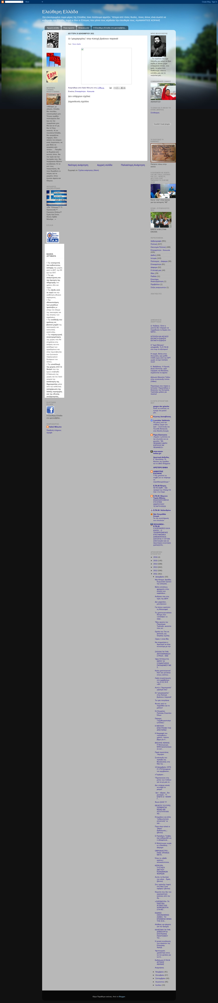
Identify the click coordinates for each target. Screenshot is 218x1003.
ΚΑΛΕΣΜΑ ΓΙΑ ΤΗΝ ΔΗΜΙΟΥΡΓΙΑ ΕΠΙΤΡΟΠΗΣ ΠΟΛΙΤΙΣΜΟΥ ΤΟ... (162, 934)
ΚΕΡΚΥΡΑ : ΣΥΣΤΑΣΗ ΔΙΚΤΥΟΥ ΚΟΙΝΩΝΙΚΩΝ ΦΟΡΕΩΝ (161, 870)
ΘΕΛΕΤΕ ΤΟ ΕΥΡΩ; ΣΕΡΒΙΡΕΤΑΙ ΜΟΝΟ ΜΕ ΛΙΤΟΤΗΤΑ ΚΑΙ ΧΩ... (163, 810)
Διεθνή (153, 255)
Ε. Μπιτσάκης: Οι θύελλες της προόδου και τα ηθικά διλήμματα (161, 461)
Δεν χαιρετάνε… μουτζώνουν (161, 603)
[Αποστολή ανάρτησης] (110, 88)
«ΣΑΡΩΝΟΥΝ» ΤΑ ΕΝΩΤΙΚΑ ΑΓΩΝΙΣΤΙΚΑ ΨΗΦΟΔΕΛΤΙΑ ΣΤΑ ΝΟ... (162, 906)
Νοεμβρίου (159, 972)
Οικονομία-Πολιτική (158, 247)
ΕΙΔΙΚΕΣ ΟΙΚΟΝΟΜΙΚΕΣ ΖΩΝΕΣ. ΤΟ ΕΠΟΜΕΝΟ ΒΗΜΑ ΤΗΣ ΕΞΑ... (163, 917)
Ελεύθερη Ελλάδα (60, 11)
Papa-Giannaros (160, 435)
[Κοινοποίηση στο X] (119, 88)
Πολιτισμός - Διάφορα (159, 261)
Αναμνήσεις (159, 968)
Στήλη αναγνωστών (158, 287)
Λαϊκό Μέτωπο (55, 427)
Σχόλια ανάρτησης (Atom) (88, 170)
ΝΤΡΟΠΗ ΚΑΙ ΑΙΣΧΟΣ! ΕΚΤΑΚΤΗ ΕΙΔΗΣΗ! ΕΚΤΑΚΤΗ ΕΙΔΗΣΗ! (160, 338)
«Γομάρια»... (160, 775)
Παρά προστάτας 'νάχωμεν (162, 753)
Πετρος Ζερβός (76, 44)
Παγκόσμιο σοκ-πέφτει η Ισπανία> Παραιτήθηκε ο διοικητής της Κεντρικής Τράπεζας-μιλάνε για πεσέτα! (160, 390)
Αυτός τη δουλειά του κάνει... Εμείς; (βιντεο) (163, 879)
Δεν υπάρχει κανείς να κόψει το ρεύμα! (162, 787)
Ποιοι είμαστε (68, 28)
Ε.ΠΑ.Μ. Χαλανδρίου (162, 510)
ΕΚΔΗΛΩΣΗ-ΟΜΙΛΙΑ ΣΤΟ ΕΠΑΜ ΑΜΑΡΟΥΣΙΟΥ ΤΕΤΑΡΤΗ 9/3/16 (161, 503)
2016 (155, 557)
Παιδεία (153, 276)
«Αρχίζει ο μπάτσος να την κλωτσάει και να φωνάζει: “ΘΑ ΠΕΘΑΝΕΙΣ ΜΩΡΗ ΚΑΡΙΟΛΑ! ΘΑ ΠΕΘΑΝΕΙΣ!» (161, 442)
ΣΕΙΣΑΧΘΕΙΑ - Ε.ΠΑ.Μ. (159, 525)
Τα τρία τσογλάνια (162, 700)
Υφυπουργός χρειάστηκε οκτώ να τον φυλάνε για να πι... (163, 954)
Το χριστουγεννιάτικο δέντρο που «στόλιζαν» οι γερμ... (163, 616)
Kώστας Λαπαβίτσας (162, 417)
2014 (155, 564)
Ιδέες (153, 273)
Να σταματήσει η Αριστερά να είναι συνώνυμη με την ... (163, 645)
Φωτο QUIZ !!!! (161, 802)
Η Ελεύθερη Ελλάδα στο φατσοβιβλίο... (109, 28)
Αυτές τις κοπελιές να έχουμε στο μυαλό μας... (161, 410)
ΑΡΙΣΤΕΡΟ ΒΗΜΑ (160, 468)
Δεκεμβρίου (160, 577)
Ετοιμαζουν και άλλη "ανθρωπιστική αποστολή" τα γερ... (163, 820)
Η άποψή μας (156, 270)
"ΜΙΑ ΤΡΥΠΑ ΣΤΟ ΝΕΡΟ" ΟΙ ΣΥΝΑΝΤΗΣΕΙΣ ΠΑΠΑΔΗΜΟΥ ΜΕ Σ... (163, 663)
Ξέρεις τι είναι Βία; (162, 639)
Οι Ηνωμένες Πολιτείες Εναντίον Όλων (163, 713)
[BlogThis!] (117, 88)
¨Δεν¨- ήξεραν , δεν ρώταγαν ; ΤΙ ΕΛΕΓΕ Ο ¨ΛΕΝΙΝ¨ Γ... (163, 796)
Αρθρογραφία (156, 241)
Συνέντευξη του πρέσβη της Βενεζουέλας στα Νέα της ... (162, 761)
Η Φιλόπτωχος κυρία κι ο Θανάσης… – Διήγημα (163, 845)
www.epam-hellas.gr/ (158, 452)
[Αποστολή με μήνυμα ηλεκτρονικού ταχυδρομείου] (115, 88)
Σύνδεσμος (155, 113)
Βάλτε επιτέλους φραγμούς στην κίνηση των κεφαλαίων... (162, 590)
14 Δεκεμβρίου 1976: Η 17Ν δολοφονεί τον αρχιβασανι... (163, 769)
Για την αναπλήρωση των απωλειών (161, 519)
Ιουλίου (158, 985)
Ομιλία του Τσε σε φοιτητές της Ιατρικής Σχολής (162, 634)
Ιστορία (153, 258)
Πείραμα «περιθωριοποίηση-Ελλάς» (163, 721)
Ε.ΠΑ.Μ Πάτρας (159, 486)
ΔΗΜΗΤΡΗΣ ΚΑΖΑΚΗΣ (158, 472)
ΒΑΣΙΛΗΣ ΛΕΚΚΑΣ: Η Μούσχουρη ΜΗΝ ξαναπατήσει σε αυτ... (163, 746)
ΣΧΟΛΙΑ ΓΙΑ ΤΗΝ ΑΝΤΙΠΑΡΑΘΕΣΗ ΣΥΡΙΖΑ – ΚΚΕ (162, 654)
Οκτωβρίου (160, 975)
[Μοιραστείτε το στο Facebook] (122, 88)
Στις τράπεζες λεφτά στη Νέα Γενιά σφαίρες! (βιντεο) (163, 887)
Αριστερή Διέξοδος (161, 457)
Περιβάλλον (155, 284)
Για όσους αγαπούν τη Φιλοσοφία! (162, 608)
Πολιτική (154, 244)
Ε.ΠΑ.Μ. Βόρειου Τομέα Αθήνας (160, 497)
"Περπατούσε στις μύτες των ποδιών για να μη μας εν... (163, 780)
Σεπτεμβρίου (160, 978)
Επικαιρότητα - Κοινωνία (84, 91)
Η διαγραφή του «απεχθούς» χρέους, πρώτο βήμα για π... (162, 736)
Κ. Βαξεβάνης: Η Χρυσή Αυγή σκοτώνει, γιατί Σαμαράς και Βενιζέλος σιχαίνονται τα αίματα (160, 370)
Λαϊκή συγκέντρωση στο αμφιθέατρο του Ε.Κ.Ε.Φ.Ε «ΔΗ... (163, 681)
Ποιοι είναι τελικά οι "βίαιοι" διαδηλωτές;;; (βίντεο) (162, 830)
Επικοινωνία (84, 28)
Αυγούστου (160, 982)
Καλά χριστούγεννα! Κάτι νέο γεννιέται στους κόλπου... (163, 673)
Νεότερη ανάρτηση (78, 165)
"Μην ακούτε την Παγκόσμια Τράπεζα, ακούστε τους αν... (163, 625)
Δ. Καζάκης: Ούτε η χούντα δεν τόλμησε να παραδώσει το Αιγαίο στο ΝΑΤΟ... (160, 329)
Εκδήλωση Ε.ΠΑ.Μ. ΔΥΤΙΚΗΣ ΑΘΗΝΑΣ (162, 962)
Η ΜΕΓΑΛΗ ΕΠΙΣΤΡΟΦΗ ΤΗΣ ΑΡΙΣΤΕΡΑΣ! (163, 728)
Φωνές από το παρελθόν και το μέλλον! (162, 706)
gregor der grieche (161, 406)
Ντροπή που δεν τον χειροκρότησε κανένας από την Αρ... (163, 895)
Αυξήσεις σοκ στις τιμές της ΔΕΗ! (162, 597)
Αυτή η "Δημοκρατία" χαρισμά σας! (163, 689)
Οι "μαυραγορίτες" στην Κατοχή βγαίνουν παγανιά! (163, 695)
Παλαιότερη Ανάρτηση (133, 165)
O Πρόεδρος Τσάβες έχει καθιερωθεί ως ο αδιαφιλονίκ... (163, 838)
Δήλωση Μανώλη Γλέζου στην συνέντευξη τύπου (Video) (160, 379)
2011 (155, 574)
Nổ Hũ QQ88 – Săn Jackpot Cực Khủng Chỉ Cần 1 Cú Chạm (162, 490)
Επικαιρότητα (156, 264)
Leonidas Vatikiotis (161, 420)
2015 (155, 561)
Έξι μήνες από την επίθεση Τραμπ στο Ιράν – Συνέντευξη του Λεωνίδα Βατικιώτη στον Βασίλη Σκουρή (161, 426)
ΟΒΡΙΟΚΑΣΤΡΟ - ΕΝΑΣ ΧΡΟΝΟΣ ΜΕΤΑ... (162, 853)
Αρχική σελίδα (53, 28)
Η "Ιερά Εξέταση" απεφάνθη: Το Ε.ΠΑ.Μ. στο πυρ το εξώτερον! (160, 347)
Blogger (122, 997)
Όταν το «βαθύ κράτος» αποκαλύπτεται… (163, 860)
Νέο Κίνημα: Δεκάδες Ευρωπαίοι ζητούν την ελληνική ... (163, 582)
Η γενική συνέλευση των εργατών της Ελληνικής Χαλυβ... (163, 944)
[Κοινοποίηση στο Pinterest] (124, 88)
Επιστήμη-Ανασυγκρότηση (157, 280)
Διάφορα (154, 267)
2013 (155, 567)
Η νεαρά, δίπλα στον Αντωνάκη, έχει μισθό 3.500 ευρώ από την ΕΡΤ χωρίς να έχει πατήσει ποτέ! (161, 358)
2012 (155, 571)
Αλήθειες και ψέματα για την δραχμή (163, 925)
